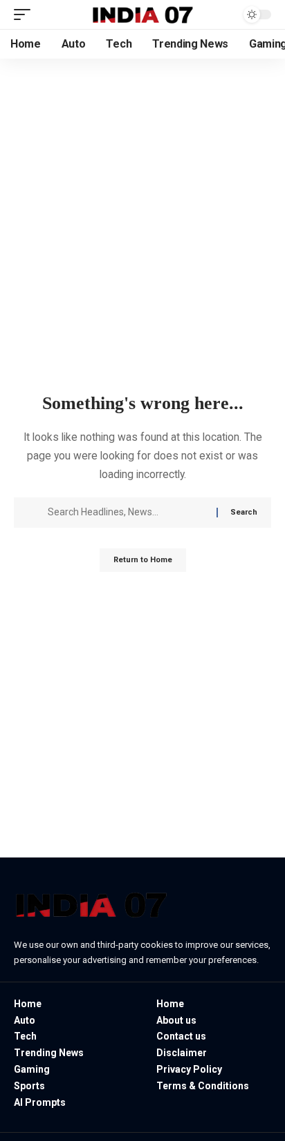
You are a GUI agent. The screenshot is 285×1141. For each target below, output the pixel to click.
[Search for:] (127, 512)
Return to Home (142, 559)
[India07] (142, 14)
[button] (25, 14)
